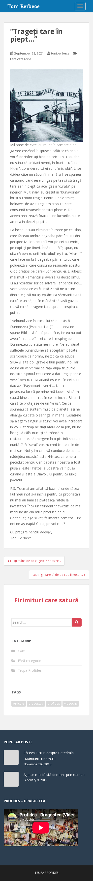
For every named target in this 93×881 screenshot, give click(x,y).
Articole (18, 703)
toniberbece (60, 53)
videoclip (70, 703)
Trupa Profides (30, 670)
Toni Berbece (23, 6)
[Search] (77, 622)
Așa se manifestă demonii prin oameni (54, 774)
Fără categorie (20, 59)
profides (54, 703)
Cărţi (21, 651)
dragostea (36, 703)
